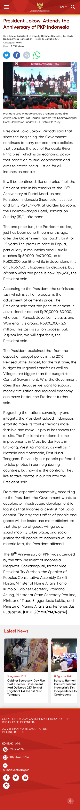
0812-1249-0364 (18, 757)
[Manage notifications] (70, 801)
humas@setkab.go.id (16, 769)
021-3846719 (16, 749)
